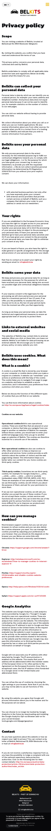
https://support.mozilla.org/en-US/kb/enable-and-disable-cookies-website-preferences (22, 575)
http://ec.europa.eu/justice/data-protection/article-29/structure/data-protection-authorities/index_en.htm (23, 764)
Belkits (25, 788)
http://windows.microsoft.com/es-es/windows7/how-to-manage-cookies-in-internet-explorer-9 (24, 561)
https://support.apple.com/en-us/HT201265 (27, 595)
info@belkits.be (26, 262)
